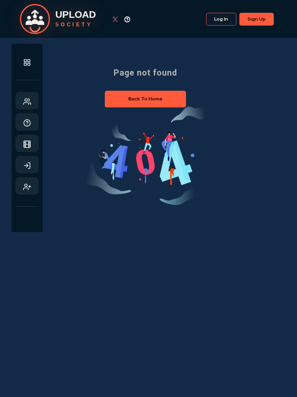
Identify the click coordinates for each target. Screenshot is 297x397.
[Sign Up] (27, 186)
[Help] (27, 122)
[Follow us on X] (118, 19)
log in (221, 19)
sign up (257, 19)
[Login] (27, 164)
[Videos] (27, 143)
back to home (145, 99)
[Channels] (27, 100)
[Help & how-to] (130, 19)
